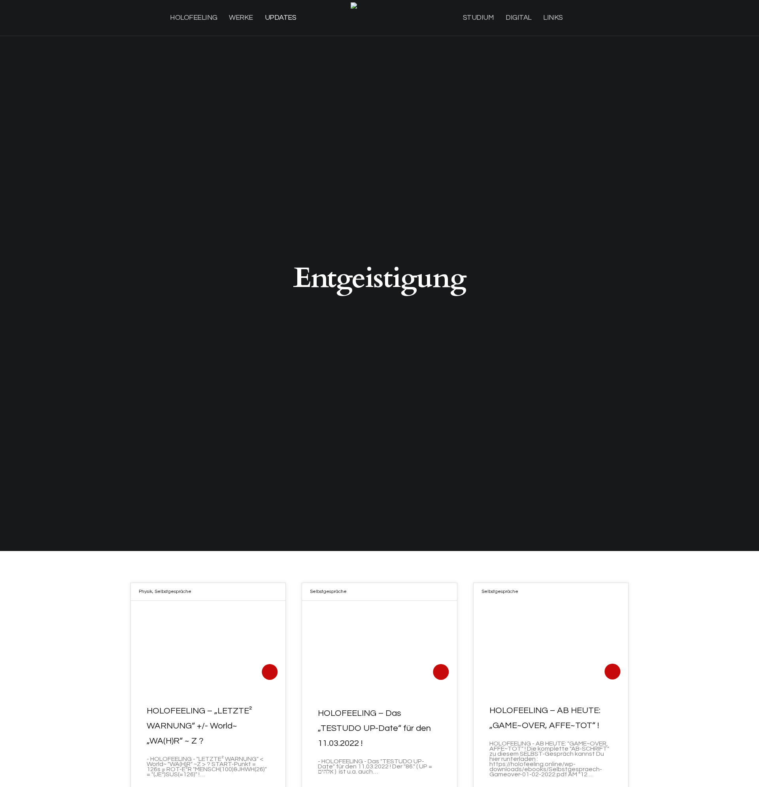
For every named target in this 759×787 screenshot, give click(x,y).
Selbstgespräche (173, 591)
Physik (145, 591)
